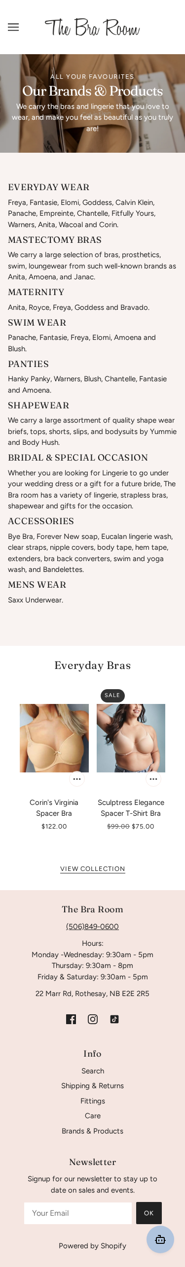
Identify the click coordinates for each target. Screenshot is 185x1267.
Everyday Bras (92, 665)
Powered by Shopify (92, 1245)
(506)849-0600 (92, 926)
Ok (149, 1213)
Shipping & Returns (92, 1085)
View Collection (92, 869)
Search (92, 1071)
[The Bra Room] (93, 26)
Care (93, 1115)
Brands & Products (92, 1131)
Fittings (92, 1101)
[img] (71, 1019)
